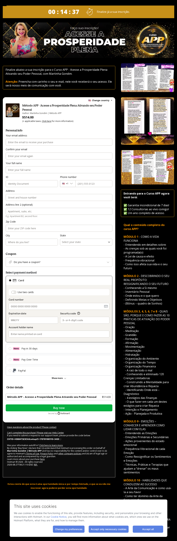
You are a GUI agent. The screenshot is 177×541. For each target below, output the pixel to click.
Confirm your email (16, 149)
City (8, 235)
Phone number (68, 177)
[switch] (13, 292)
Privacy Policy (46, 453)
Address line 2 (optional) (19, 204)
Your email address (16, 135)
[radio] (10, 280)
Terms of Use (32, 453)
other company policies (69, 453)
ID (7, 177)
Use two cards (26, 292)
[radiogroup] (59, 326)
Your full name (14, 163)
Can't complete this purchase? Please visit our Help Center (35, 432)
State (63, 235)
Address (10, 190)
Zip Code (11, 221)
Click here (46, 121)
